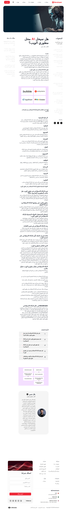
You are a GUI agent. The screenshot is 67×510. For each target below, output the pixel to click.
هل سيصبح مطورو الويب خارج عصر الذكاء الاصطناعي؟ (32, 340)
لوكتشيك (57, 481)
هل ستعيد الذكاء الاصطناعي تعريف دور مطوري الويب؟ (33, 351)
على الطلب (43, 471)
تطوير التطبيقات (42, 466)
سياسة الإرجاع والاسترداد (53, 471)
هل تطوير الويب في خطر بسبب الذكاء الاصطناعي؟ (31, 346)
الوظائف (57, 469)
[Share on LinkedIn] (55, 123)
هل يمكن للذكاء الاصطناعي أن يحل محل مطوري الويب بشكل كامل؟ (31, 334)
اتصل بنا (7, 2)
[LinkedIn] (21, 501)
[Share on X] (58, 123)
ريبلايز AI (57, 483)
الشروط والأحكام (34, 507)
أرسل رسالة (20, 494)
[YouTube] (13, 501)
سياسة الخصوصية (41, 507)
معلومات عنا (31, 2)
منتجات (46, 2)
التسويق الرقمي (42, 469)
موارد (18, 2)
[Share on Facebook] (61, 123)
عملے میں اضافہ (42, 473)
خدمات (39, 2)
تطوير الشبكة (43, 464)
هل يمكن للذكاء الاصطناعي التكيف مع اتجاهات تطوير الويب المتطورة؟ (33, 357)
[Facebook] (16, 501)
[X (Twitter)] (10, 501)
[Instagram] (18, 501)
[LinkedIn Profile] (27, 394)
